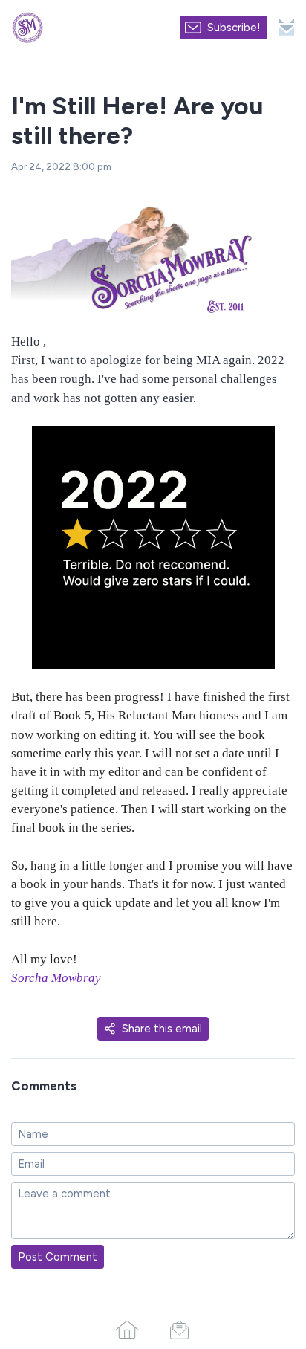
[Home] (127, 1329)
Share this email (162, 1028)
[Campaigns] (179, 1329)
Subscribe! (234, 27)
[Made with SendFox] (286, 27)
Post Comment (57, 1257)
